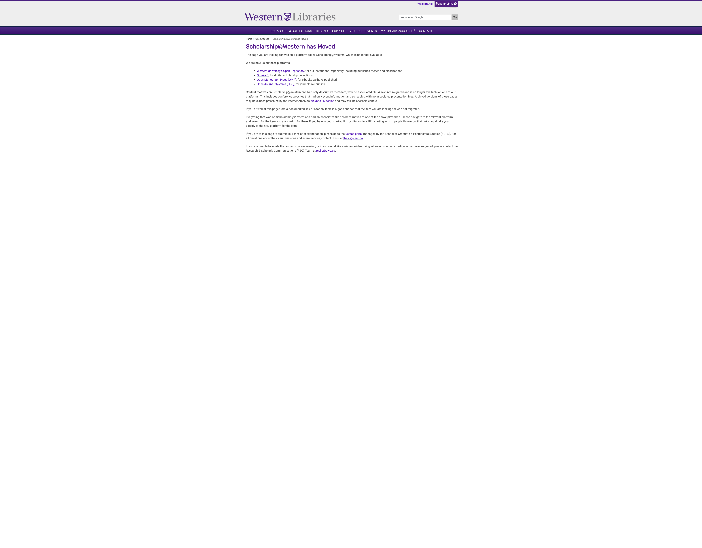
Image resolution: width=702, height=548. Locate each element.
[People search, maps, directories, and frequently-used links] (446, 5)
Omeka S (263, 75)
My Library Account (396, 31)
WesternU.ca (425, 3)
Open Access (262, 38)
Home (249, 38)
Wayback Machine (322, 101)
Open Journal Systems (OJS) (275, 84)
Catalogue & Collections (291, 31)
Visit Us (355, 31)
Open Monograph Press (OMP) (276, 79)
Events (371, 31)
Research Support (331, 31)
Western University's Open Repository (280, 71)
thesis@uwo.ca (353, 138)
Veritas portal (354, 134)
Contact (426, 31)
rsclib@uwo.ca (325, 150)
